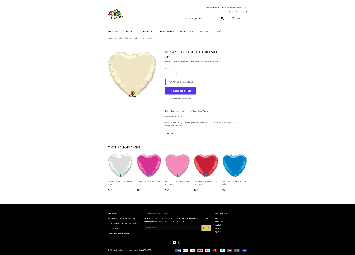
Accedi (231, 12)
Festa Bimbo (130, 31)
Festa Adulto (147, 31)
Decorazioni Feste (166, 31)
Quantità (169, 69)
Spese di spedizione (185, 61)
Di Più (218, 31)
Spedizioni (219, 232)
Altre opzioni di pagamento (181, 98)
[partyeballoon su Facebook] (174, 243)
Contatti (218, 225)
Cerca (217, 218)
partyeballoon (119, 250)
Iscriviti (206, 228)
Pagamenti (219, 228)
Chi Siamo (219, 222)
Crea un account (241, 12)
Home (110, 38)
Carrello (239, 18)
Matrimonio (205, 31)
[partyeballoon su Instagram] (179, 243)
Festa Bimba (113, 31)
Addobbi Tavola (186, 31)
